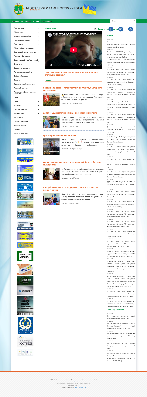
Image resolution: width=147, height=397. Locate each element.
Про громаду (19, 28)
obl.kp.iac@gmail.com (80, 387)
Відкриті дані (19, 113)
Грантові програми (21, 88)
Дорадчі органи (20, 125)
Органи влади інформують (24, 84)
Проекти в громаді (21, 121)
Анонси (110, 35)
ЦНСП (16, 97)
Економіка (18, 64)
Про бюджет (18, 44)
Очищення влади (20, 109)
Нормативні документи (23, 40)
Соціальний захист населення (25, 52)
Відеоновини (47, 21)
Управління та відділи (22, 36)
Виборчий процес (21, 76)
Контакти (15, 21)
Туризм (17, 80)
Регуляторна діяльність (23, 72)
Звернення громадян (22, 68)
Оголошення (26, 21)
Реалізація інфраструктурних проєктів (25, 92)
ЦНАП (16, 101)
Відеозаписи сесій (21, 133)
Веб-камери (18, 117)
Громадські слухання (22, 56)
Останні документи (115, 309)
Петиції (17, 129)
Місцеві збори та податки (24, 48)
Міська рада (18, 32)
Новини (36, 21)
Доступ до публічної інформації (26, 60)
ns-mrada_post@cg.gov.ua (77, 381)
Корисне (17, 105)
